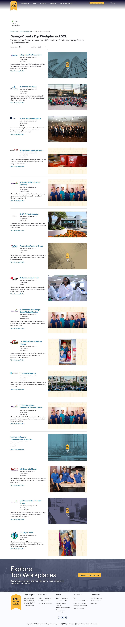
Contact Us (94, 603)
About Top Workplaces (62, 598)
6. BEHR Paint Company (29, 214)
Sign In (113, 3)
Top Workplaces (14, 31)
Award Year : (33, 47)
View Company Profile (17, 71)
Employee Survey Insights (80, 605)
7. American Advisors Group (31, 246)
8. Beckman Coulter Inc (29, 278)
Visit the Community (96, 598)
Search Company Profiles (45, 601)
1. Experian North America (30, 55)
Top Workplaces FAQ (61, 601)
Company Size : (14, 47)
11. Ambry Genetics (28, 373)
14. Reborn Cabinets (28, 469)
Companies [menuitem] (24, 3)
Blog (75, 598)
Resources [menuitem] (43, 3)
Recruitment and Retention (81, 601)
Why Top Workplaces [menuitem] (66, 3)
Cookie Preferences (92, 624)
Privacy (83, 624)
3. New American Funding (30, 119)
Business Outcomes (79, 608)
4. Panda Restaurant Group (31, 150)
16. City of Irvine (26, 533)
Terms (78, 624)
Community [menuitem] (53, 3)
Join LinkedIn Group (96, 601)
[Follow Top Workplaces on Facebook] (59, 617)
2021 (39, 47)
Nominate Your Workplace (96, 3)
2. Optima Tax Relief (28, 87)
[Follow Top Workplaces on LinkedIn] (66, 617)
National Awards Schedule (63, 607)
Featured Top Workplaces (45, 603)
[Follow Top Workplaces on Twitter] (62, 617)
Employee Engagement (80, 603)
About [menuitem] (34, 3)
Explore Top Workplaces (25, 31)
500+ (20, 47)
